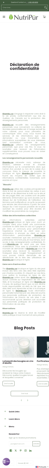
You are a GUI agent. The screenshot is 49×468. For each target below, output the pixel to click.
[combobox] (22, 7)
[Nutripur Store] (23, 17)
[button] (44, 16)
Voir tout (24, 393)
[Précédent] (21, 400)
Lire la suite (8, 383)
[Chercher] (46, 7)
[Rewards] (6, 461)
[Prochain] (27, 400)
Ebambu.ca (8, 162)
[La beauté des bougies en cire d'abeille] (18, 347)
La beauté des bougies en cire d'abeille (18, 362)
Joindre (36, 444)
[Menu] (4, 16)
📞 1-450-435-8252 (32, 2)
